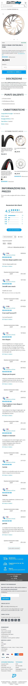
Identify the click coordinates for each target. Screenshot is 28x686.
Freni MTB (3, 665)
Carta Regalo (4, 649)
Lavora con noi (4, 636)
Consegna (3, 644)
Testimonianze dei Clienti (7, 634)
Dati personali (21, 683)
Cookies (16, 684)
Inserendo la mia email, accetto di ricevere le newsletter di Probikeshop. (14, 591)
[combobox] (17, 247)
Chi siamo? (3, 629)
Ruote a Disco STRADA (6, 669)
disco (4, 243)
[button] (2, 2)
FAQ (2, 642)
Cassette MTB (4, 664)
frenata (9, 243)
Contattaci (3, 650)
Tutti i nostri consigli (6, 631)
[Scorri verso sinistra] (10, 39)
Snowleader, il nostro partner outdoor (10, 637)
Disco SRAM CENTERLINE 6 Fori (20, 149)
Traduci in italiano (8, 266)
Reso (2, 645)
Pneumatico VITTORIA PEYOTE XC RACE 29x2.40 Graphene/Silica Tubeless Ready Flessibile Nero (6, 173)
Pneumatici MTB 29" (6, 667)
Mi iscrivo (5, 598)
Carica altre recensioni (14, 548)
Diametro (4, 64)
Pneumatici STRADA (6, 671)
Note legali (14, 681)
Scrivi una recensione (14, 229)
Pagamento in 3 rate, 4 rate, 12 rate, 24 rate (12, 647)
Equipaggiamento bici (21, 669)
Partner (11, 684)
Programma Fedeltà (6, 632)
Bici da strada (19, 665)
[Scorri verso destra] (17, 39)
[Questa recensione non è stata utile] (24, 274)
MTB (17, 664)
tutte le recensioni (11, 580)
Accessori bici (19, 671)
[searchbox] (8, 237)
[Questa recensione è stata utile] (21, 274)
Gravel (17, 667)
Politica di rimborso (12, 683)
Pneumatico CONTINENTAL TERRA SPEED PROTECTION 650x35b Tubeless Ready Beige (7, 150)
